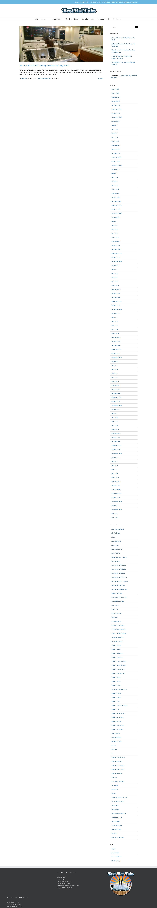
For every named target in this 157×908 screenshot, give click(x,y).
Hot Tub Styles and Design (119, 705)
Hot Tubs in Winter (117, 729)
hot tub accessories (117, 637)
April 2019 (114, 281)
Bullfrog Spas (47, 78)
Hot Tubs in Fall (116, 721)
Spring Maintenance (117, 801)
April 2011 (114, 518)
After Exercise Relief (117, 529)
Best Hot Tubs (41, 78)
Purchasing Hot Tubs (117, 781)
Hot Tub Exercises (116, 657)
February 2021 (115, 193)
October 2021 (115, 161)
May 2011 (114, 514)
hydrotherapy (115, 733)
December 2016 (116, 393)
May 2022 (114, 133)
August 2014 (115, 505)
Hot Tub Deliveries (117, 653)
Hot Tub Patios (115, 681)
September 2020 (116, 213)
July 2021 (114, 173)
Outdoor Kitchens (116, 773)
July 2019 (114, 269)
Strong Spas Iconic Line (118, 813)
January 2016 (115, 437)
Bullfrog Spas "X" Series (118, 569)
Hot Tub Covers (116, 645)
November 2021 (116, 157)
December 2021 (116, 153)
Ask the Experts (116, 541)
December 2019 (116, 249)
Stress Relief (115, 805)
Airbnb (113, 537)
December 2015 (116, 441)
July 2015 (114, 461)
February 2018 (115, 337)
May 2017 (114, 373)
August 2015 (115, 457)
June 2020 (114, 225)
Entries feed (115, 853)
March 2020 (115, 237)
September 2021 (116, 165)
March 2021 (115, 189)
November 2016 (116, 397)
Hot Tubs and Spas (117, 717)
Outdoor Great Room (117, 769)
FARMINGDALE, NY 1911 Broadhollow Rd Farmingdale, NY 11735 (14, 904)
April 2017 (114, 377)
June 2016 (114, 417)
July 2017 (114, 365)
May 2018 (114, 325)
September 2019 (116, 261)
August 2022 (115, 121)
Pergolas (114, 777)
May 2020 (114, 229)
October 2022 (115, 113)
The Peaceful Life (116, 817)
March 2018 (115, 333)
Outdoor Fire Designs (118, 765)
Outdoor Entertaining (118, 757)
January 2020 (115, 245)
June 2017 (114, 369)
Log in (113, 849)
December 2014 (116, 490)
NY (112, 753)
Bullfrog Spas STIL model (119, 589)
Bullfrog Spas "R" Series (118, 565)
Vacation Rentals (116, 825)
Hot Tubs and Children (118, 713)
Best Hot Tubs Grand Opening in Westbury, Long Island (44, 65)
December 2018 (116, 297)
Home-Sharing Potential (118, 633)
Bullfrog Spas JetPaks (118, 585)
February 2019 (115, 289)
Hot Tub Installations (118, 669)
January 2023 (115, 101)
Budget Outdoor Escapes (119, 557)
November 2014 (116, 494)
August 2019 (115, 265)
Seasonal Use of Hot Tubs (119, 797)
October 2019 (115, 257)
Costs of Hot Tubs (116, 593)
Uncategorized (115, 821)
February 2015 (115, 481)
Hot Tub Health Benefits (118, 665)
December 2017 (116, 345)
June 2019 (114, 273)
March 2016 (115, 429)
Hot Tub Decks (115, 649)
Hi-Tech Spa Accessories (118, 629)
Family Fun (114, 609)
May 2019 (114, 277)
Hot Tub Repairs (116, 697)
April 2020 (114, 233)
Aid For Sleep (115, 533)
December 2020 (116, 201)
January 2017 (115, 389)
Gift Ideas (114, 617)
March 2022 (115, 141)
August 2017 (115, 361)
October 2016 (115, 401)
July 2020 (114, 221)
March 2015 (115, 477)
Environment (115, 605)
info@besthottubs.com (130, 2)
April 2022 (114, 137)
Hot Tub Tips (115, 709)
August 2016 (115, 409)
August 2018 (115, 313)
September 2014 (116, 501)
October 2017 (115, 353)
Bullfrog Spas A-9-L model (119, 581)
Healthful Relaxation (117, 625)
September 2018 (116, 309)
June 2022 (114, 129)
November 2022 (116, 109)
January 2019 (115, 293)
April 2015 (114, 473)
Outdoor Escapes (116, 761)
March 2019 (115, 285)
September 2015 (116, 453)
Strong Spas (115, 809)
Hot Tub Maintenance (118, 673)
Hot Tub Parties (116, 677)
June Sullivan (24, 78)
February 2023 (115, 97)
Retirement (114, 789)
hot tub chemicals (117, 641)
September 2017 (116, 357)
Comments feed (116, 857)
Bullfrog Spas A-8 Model (119, 577)
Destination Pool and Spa (119, 597)
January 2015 (115, 485)
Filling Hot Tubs (116, 613)
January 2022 (115, 149)
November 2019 (116, 253)
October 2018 (115, 305)
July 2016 (114, 413)
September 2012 (116, 509)
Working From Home (117, 837)
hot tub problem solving (119, 689)
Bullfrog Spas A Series (118, 573)
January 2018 (115, 341)
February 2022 (115, 145)
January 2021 (115, 197)
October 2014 (115, 497)
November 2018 (116, 301)
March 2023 (115, 93)
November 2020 (116, 205)
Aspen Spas (115, 545)
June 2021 (114, 177)
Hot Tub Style (115, 701)
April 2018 (114, 329)
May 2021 (114, 181)
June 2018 (114, 321)
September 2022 (116, 117)
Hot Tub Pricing (116, 685)
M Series (114, 749)
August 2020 (115, 217)
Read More (100, 78)
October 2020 (115, 209)
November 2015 (116, 445)
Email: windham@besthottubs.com (68, 886)
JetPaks (113, 745)
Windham (114, 833)
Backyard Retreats (116, 549)
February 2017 (115, 385)
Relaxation (114, 785)
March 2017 (115, 381)
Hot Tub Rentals (116, 693)
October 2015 (115, 449)
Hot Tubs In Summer (117, 725)
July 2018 (114, 317)
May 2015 (114, 469)
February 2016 (115, 433)
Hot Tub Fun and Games (118, 661)
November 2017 (116, 349)
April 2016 (114, 425)
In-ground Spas (116, 737)
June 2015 (114, 465)
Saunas (113, 793)
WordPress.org (115, 861)
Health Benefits (116, 621)
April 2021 (114, 185)
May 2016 (114, 421)
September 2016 (116, 405)
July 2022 (114, 125)
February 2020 (115, 241)
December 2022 (116, 105)
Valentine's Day (116, 829)
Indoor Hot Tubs (116, 741)
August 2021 (115, 169)
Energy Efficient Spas (117, 601)
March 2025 (115, 89)
